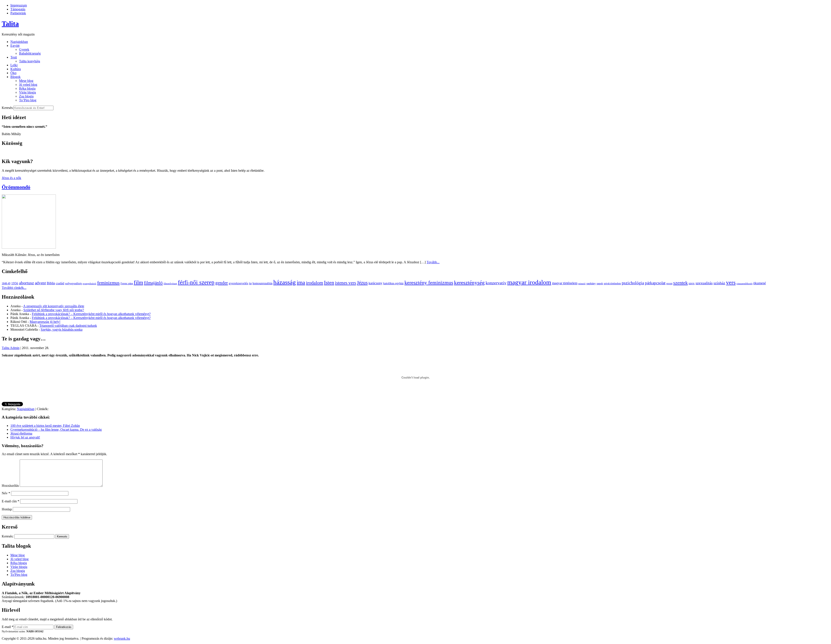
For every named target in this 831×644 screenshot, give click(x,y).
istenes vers (345, 282)
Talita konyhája (29, 61)
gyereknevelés (238, 283)
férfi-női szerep (196, 282)
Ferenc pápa (127, 283)
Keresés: (7, 108)
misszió (582, 283)
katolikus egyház (393, 283)
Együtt (14, 45)
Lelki (14, 65)
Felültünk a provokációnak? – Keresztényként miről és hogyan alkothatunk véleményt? (91, 314)
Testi (13, 57)
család (60, 283)
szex (692, 283)
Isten (329, 282)
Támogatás (17, 9)
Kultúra (15, 69)
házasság (284, 282)
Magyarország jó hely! (45, 322)
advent (40, 283)
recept (669, 283)
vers (731, 282)
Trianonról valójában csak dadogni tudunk (68, 325)
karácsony (375, 283)
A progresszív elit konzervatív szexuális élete (53, 306)
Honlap (7, 509)
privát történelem (612, 283)
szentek (680, 282)
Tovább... (433, 262)
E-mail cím (10, 501)
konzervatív (496, 282)
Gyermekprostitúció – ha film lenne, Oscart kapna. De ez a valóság (56, 429)
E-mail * (7, 627)
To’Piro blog (27, 100)
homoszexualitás (262, 283)
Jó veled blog (28, 84)
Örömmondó (16, 187)
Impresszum (18, 5)
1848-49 (6, 283)
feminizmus (108, 282)
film (138, 282)
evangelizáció (89, 283)
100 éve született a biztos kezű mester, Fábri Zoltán (45, 425)
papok (600, 283)
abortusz (26, 282)
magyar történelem (564, 283)
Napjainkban (19, 42)
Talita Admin (10, 348)
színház (719, 283)
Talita (10, 24)
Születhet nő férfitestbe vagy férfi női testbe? (53, 310)
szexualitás (704, 283)
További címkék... (14, 288)
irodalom (314, 282)
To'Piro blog (18, 574)
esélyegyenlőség (73, 283)
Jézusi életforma (21, 433)
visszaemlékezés (744, 283)
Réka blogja (27, 88)
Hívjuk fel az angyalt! (25, 437)
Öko (13, 73)
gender (221, 282)
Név (6, 493)
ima (301, 282)
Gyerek (24, 49)
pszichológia (633, 282)
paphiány (591, 283)
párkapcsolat (655, 283)
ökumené (759, 283)
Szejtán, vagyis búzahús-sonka (61, 329)
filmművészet (170, 283)
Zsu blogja (26, 96)
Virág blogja (27, 92)
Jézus (362, 282)
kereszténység (469, 282)
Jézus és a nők (11, 178)
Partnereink (18, 13)
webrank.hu (122, 638)
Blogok (15, 77)
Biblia (51, 283)
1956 (14, 283)
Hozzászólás (10, 485)
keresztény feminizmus (428, 282)
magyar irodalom (529, 282)
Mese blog (26, 81)
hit (250, 283)
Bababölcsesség (30, 53)
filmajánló (153, 282)
